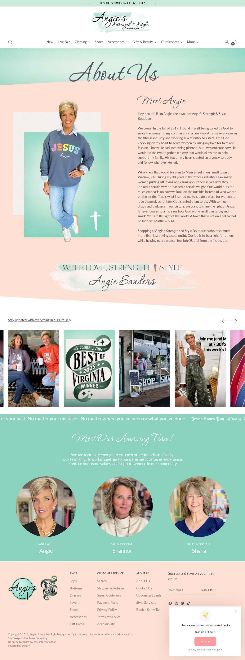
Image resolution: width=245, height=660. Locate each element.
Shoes (74, 610)
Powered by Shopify (19, 645)
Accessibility (106, 624)
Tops (73, 581)
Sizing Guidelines (109, 595)
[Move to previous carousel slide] (225, 321)
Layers (74, 603)
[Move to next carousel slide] (233, 320)
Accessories (78, 617)
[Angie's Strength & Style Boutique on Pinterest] (182, 603)
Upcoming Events (148, 595)
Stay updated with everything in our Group (38, 320)
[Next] (155, 3)
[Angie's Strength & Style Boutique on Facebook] (170, 603)
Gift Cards (77, 624)
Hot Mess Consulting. (36, 638)
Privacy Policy (107, 610)
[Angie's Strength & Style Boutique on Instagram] (176, 603)
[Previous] (90, 3)
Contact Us (144, 588)
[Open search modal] (10, 42)
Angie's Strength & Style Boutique (48, 634)
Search (102, 581)
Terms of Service (109, 617)
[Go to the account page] (227, 42)
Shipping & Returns (110, 588)
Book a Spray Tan (148, 610)
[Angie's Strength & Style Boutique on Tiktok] (189, 603)
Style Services (146, 603)
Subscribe (208, 590)
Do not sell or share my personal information (32, 641)
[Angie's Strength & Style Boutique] (122, 22)
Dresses (75, 595)
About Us (143, 581)
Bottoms (76, 588)
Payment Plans (107, 603)
